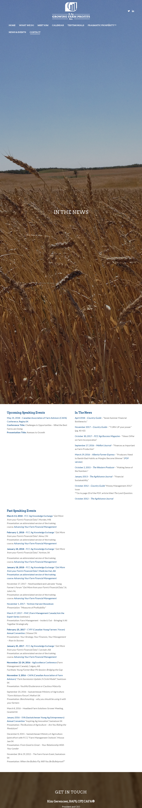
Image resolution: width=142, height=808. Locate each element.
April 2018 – (88, 418)
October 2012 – (90, 485)
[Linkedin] (133, 11)
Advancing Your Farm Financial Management (35, 526)
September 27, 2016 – (93, 445)
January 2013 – (82, 476)
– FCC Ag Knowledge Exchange (30, 516)
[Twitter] (129, 11)
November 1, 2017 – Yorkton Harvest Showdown (30, 603)
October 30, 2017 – (97, 436)
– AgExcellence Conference (32, 662)
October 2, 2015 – (94, 467)
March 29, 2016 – (94, 454)
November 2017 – (91, 427)
